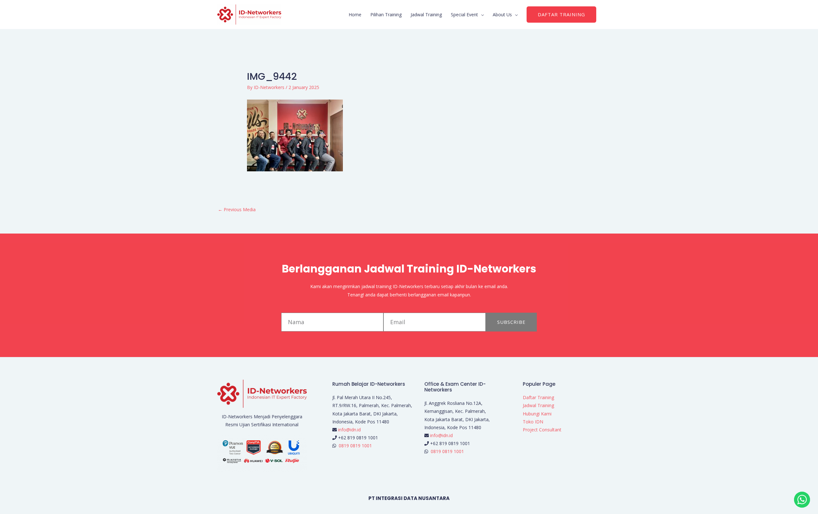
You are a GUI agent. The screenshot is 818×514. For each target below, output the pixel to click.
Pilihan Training (386, 14)
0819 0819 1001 (355, 446)
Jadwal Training (426, 14)
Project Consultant (542, 430)
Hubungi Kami (537, 414)
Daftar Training (538, 397)
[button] (561, 14)
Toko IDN (533, 422)
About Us (502, 14)
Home (355, 14)
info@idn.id (349, 430)
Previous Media (237, 209)
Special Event (464, 14)
